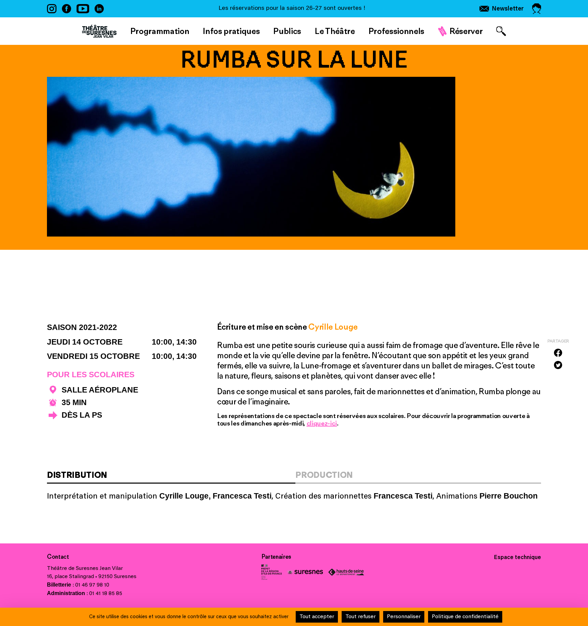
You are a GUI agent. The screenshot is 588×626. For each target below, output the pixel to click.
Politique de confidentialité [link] (465, 617)
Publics (287, 30)
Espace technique (517, 557)
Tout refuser (360, 617)
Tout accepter (316, 617)
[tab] (171, 477)
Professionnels (396, 30)
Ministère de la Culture (271, 572)
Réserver (466, 30)
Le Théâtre (335, 30)
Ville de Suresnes (305, 572)
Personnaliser (404, 617)
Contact (58, 556)
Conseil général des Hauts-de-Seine (346, 572)
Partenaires (276, 556)
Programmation (160, 30)
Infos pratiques (231, 30)
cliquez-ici (322, 423)
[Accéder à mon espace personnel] (536, 8)
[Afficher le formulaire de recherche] (501, 31)
